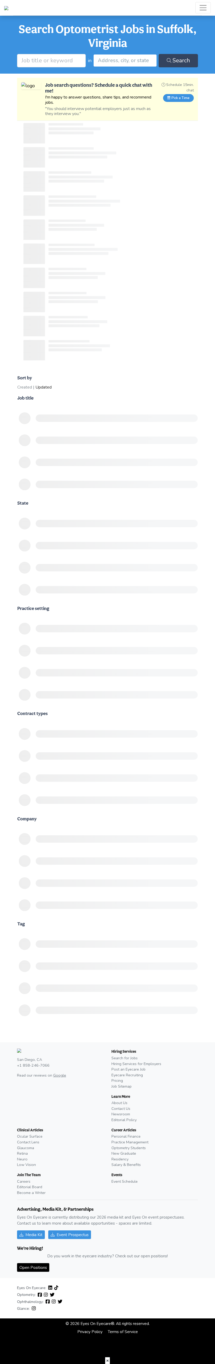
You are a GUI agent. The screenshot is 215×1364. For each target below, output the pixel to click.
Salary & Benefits (126, 1164)
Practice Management (129, 1142)
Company (27, 818)
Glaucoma (25, 1147)
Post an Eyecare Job (128, 1069)
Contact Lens (28, 1142)
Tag (21, 923)
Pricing (117, 1080)
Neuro (22, 1159)
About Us (119, 1102)
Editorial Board (29, 1187)
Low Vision (26, 1164)
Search (181, 60)
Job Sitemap (121, 1086)
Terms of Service (123, 1331)
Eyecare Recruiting (127, 1075)
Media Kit (33, 1234)
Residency (119, 1159)
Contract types (32, 713)
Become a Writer (31, 1192)
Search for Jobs (124, 1058)
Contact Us (120, 1108)
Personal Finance (126, 1136)
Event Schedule (124, 1181)
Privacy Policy (90, 1331)
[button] (107, 1360)
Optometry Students (128, 1147)
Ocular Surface (29, 1136)
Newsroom (120, 1114)
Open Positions (33, 1267)
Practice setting (33, 608)
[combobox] (125, 60)
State (22, 503)
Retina (22, 1153)
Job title (25, 398)
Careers (23, 1181)
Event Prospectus (73, 1234)
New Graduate (123, 1153)
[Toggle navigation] (203, 7)
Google (59, 1075)
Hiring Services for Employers (136, 1063)
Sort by (24, 377)
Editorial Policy (124, 1119)
